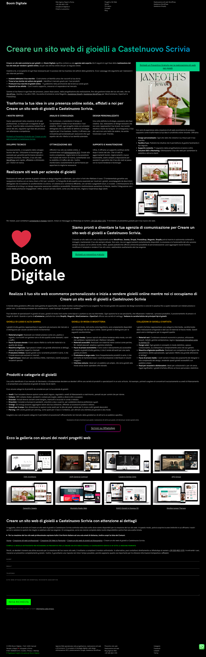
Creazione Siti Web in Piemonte (52, 541)
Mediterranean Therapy (176, 508)
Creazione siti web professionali (26, 541)
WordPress (10, 94)
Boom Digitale (16, 3)
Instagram (157, 646)
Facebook (157, 648)
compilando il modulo (38, 221)
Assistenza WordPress (161, 4)
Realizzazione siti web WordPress (165, 2)
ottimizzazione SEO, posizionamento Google (70, 650)
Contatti (107, 8)
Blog (106, 10)
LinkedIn (156, 651)
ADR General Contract (79, 477)
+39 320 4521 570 (62, 4)
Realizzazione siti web (112, 648)
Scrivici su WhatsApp (103, 428)
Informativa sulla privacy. (45, 609)
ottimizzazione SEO (72, 153)
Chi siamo (108, 6)
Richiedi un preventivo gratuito (89, 254)
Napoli (15, 648)
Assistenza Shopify (160, 6)
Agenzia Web (60, 646)
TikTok (156, 653)
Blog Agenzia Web (111, 651)
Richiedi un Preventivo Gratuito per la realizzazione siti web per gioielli (168, 66)
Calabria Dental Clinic (127, 477)
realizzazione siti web (94, 646)
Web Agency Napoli (62, 2)
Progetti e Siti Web (111, 2)
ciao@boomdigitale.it (63, 7)
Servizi (107, 4)
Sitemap (36, 651)
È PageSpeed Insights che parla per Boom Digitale (22, 653)
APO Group (176, 477)
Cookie (23, 651)
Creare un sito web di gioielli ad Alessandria (84, 541)
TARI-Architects (29, 477)
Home (8, 541)
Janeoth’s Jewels (30, 508)
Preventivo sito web (111, 646)
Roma (72, 2)
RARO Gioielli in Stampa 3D (127, 508)
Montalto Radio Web (78, 508)
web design (92, 648)
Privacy (29, 651)
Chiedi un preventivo (62, 9)
